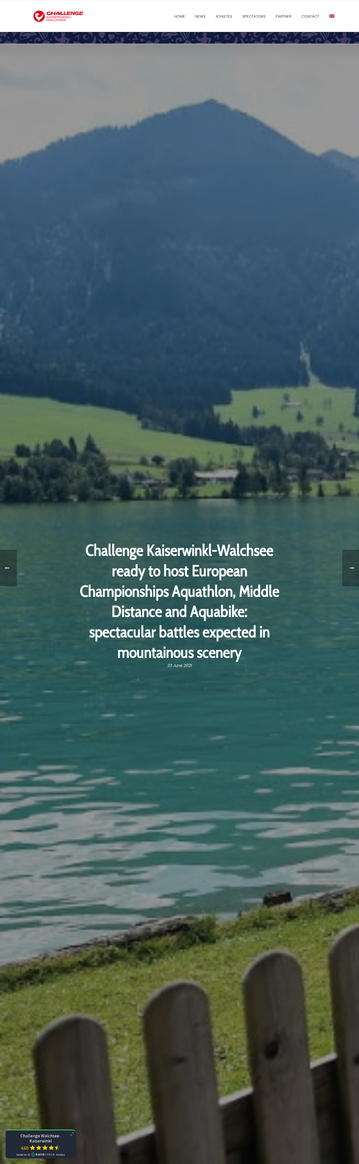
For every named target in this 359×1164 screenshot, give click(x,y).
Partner (283, 16)
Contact (310, 16)
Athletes (224, 16)
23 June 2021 (179, 665)
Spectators (254, 16)
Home (179, 16)
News (200, 16)
